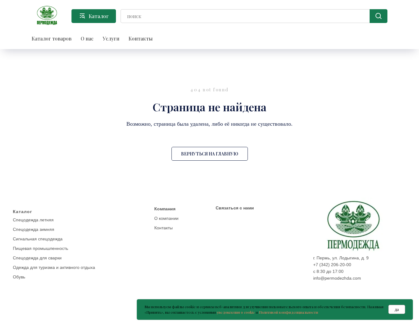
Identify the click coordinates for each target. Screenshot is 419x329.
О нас (87, 38)
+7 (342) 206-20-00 (332, 264)
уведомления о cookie (236, 312)
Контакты (141, 38)
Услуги (111, 38)
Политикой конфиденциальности (288, 312)
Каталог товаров (51, 38)
